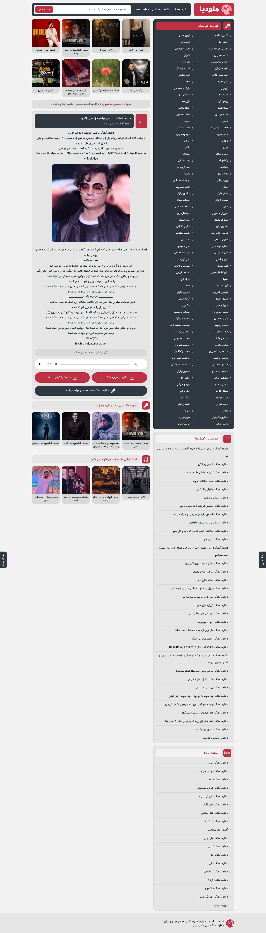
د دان (225, 141)
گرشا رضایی (184, 299)
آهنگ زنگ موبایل (218, 830)
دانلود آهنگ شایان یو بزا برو (212, 730)
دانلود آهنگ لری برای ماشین (212, 688)
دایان (187, 141)
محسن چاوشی (220, 332)
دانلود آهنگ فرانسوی (216, 888)
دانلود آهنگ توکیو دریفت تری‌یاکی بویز (206, 563)
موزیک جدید (221, 905)
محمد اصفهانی (182, 338)
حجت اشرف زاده (219, 128)
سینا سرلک (184, 220)
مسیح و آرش (183, 371)
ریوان (225, 187)
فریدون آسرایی (220, 292)
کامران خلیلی (183, 292)
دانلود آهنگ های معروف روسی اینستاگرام (204, 713)
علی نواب (185, 259)
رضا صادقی (184, 161)
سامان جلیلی (183, 194)
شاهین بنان (222, 226)
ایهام (187, 82)
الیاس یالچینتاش (219, 62)
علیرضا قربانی (183, 273)
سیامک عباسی (182, 207)
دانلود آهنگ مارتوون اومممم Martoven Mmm (201, 630)
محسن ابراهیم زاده (110, 104)
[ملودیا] (214, 9)
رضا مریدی (222, 174)
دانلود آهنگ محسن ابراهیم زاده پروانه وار (105, 118)
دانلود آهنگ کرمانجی (216, 872)
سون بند (223, 207)
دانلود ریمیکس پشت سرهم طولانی (208, 523)
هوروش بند (184, 417)
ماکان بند (185, 305)
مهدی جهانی (183, 384)
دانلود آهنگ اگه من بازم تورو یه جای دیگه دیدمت (200, 514)
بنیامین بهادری (182, 95)
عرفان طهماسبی (220, 246)
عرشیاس (185, 240)
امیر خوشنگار (183, 68)
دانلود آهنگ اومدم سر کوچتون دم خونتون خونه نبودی (196, 704)
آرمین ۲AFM (221, 36)
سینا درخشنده (220, 220)
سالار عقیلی (222, 194)
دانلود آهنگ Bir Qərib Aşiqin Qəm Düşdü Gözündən (198, 647)
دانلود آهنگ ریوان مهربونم (213, 622)
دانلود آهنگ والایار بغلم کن (212, 489)
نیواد (187, 411)
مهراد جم (185, 391)
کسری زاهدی (221, 299)
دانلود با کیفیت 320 (116, 377)
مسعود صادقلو (220, 371)
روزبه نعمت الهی (181, 180)
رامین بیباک (222, 154)
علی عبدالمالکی (182, 253)
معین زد (185, 378)
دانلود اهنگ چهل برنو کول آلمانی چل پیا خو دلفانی (199, 589)
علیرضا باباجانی (182, 266)
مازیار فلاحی (222, 305)
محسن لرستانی (182, 332)
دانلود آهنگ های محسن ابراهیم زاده (87, 390)
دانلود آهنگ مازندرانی (216, 838)
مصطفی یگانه (221, 378)
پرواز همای (222, 108)
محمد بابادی (221, 345)
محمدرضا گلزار (182, 351)
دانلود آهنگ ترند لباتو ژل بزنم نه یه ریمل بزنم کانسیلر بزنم (196, 721)
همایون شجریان (219, 417)
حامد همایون (183, 115)
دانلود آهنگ (181, 9)
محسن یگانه (221, 338)
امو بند (186, 62)
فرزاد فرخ (185, 279)
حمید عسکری (183, 128)
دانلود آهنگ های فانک (215, 805)
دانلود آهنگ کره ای (217, 880)
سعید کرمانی (221, 200)
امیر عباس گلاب (220, 75)
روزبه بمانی (222, 180)
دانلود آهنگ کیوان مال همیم (212, 605)
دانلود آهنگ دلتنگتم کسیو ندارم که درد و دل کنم (200, 531)
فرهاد (187, 286)
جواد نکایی (184, 108)
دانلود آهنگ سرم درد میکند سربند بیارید (205, 597)
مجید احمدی (221, 319)
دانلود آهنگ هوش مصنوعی (212, 788)
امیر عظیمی (184, 75)
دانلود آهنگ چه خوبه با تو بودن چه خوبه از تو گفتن (198, 696)
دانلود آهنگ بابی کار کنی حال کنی (208, 614)
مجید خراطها (183, 319)
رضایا (187, 174)
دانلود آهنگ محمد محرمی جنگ (210, 639)
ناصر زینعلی (183, 404)
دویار (225, 148)
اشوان (186, 55)
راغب (187, 148)
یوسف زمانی (183, 424)
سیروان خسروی (220, 213)
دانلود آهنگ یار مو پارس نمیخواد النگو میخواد (202, 671)
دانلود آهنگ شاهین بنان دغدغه (210, 572)
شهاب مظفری (183, 233)
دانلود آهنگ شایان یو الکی (213, 464)
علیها (225, 279)
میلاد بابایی (184, 398)
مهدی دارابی (221, 391)
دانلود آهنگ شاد (218, 763)
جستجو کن (44, 10)
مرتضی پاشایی (220, 358)
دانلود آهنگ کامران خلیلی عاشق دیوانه (206, 473)
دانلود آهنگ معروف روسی (213, 897)
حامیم (225, 121)
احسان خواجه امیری (218, 49)
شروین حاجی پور (219, 233)
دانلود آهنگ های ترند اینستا (212, 796)
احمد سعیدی (221, 55)
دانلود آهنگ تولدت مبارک (213, 771)
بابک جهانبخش (182, 88)
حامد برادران (221, 115)
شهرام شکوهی (221, 240)
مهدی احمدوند (220, 384)
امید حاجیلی (221, 68)
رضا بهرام (223, 161)
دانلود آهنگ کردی (218, 847)
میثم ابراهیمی (221, 398)
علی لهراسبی (222, 259)
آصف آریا (223, 42)
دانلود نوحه (142, 9)
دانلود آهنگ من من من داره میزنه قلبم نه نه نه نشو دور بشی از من (192, 452)
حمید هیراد (222, 134)
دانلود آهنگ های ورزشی (214, 813)
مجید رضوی (221, 325)
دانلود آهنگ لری (219, 855)
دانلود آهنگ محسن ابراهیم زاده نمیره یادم (204, 506)
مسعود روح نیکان (180, 365)
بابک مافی (223, 95)
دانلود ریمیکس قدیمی (215, 738)
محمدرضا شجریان (218, 351)
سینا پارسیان (183, 213)
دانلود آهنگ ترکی (218, 863)
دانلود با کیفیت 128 (59, 377)
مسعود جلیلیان (220, 365)
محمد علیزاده (182, 345)
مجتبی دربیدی (182, 312)
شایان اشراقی (183, 226)
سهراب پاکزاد (183, 200)
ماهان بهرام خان (219, 312)
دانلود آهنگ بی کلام (216, 821)
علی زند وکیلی (221, 253)
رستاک (186, 154)
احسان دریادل (182, 49)
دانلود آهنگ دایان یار (216, 539)
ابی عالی (185, 42)
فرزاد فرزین (222, 286)
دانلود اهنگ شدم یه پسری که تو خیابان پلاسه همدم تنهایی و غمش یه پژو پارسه (193, 659)
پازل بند (185, 101)
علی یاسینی (222, 266)
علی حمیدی (183, 246)
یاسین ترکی (222, 424)
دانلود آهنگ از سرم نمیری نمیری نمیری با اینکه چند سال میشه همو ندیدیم (193, 551)
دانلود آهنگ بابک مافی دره (212, 580)
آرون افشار (184, 36)
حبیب (187, 121)
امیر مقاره (223, 82)
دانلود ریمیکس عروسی (215, 498)
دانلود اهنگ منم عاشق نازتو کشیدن (208, 679)
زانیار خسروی (183, 187)
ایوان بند (223, 88)
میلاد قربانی (222, 404)
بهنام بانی (223, 101)
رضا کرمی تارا (183, 167)
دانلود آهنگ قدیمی (217, 780)
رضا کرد (224, 167)
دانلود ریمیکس (161, 9)
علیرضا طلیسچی (219, 273)
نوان (225, 411)
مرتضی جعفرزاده (181, 358)
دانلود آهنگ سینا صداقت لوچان (210, 481)
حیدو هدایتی (183, 134)
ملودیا (127, 104)
